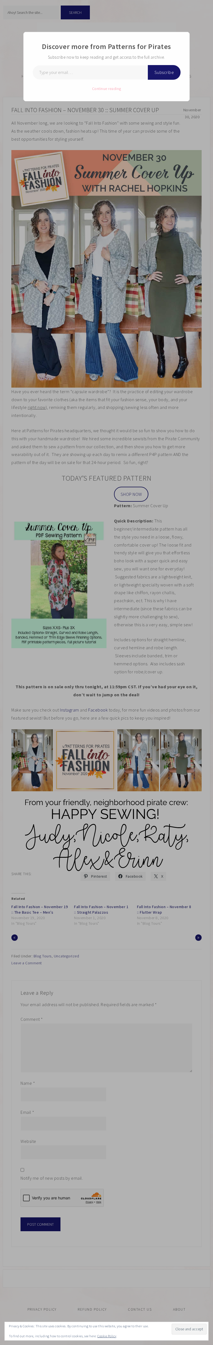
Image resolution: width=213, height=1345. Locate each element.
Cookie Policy (106, 1336)
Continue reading (106, 88)
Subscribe (164, 72)
